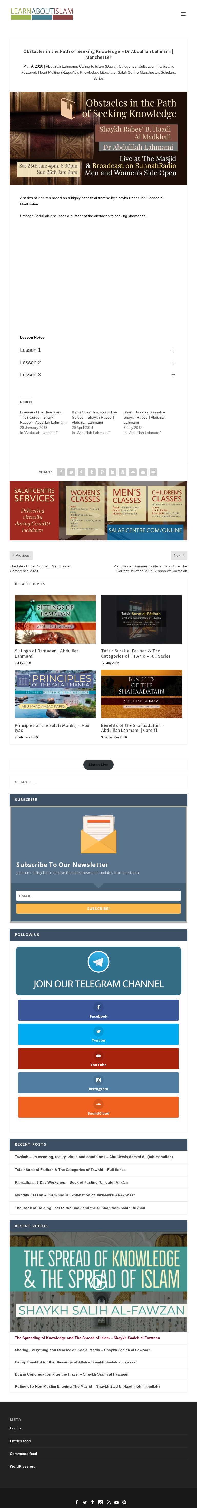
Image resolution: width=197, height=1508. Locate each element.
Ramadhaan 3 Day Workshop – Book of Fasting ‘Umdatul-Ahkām (71, 1182)
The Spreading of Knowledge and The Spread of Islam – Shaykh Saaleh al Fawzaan (87, 1338)
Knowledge (89, 72)
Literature (108, 72)
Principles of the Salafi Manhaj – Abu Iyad (52, 728)
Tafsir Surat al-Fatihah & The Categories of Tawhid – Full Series (136, 653)
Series (98, 78)
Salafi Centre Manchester (138, 72)
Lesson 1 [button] (30, 350)
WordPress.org (23, 1466)
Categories (127, 66)
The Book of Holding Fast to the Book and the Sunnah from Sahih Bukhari (80, 1208)
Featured (28, 72)
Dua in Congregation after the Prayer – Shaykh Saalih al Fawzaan (72, 1374)
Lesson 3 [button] (30, 374)
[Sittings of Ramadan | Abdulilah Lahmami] (55, 619)
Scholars (168, 72)
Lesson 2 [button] (30, 362)
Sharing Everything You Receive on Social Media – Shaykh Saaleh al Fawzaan (83, 1350)
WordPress (133, 1495)
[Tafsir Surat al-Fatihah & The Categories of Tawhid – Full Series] (141, 619)
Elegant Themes (89, 1495)
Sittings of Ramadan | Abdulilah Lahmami (47, 653)
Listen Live (98, 765)
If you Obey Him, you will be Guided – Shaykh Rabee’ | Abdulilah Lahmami (94, 417)
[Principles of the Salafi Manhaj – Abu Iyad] (55, 694)
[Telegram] (98, 971)
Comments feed (23, 1454)
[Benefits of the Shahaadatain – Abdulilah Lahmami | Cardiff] (141, 694)
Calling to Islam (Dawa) (98, 66)
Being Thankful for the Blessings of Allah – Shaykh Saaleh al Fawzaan (76, 1362)
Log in (15, 1428)
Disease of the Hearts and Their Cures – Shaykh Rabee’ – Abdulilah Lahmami (43, 417)
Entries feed (20, 1441)
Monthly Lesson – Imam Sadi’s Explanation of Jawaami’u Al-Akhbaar (75, 1195)
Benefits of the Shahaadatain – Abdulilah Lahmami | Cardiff (132, 728)
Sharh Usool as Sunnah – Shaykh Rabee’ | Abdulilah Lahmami (145, 417)
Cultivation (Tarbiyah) (156, 66)
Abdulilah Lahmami (61, 66)
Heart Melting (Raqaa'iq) (58, 72)
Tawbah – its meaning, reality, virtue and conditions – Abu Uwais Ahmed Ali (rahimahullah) (94, 1157)
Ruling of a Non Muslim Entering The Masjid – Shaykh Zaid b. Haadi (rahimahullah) (87, 1386)
